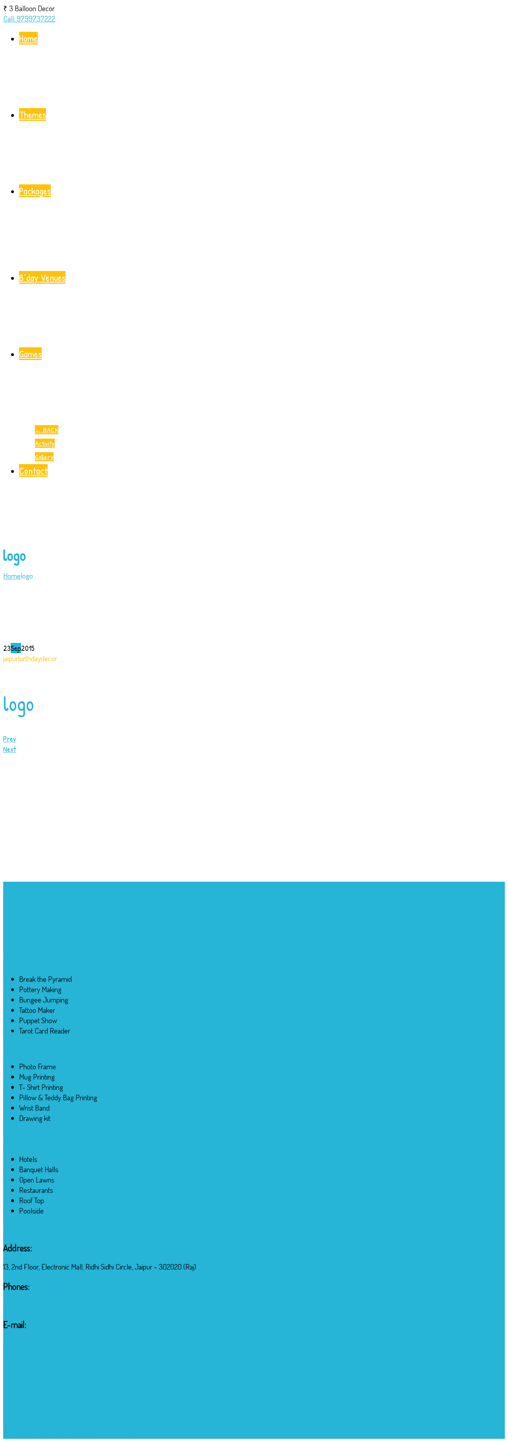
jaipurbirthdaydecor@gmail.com (47, 1343)
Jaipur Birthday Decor (83, 1433)
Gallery (44, 456)
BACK (46, 429)
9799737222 (22, 1305)
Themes (32, 114)
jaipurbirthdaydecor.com (37, 1354)
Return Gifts (20, 1048)
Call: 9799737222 (29, 18)
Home (28, 38)
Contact (33, 470)
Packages (35, 190)
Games (30, 353)
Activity (45, 443)
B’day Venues (42, 277)
